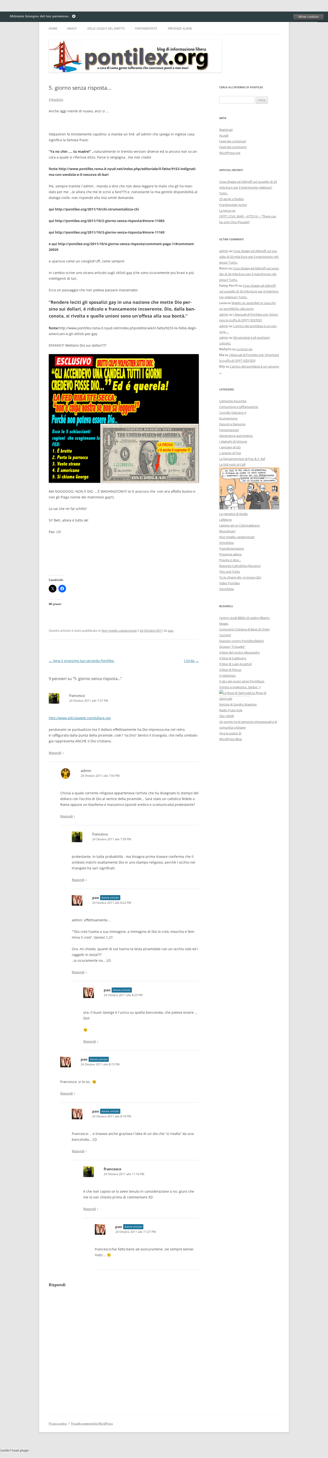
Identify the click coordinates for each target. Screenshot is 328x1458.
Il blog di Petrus (230, 670)
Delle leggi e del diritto (106, 28)
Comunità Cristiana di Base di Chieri (244, 629)
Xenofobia (226, 589)
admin (223, 251)
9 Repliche (56, 99)
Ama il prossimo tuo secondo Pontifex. (82, 660)
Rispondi (55, 753)
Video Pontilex (229, 583)
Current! (225, 635)
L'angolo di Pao (230, 453)
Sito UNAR (226, 716)
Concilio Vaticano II (232, 412)
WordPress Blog (230, 739)
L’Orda (191, 660)
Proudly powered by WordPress (92, 1423)
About (72, 28)
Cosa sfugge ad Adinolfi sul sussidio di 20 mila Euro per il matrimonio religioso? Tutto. (248, 187)
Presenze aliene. (180, 28)
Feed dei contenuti (232, 141)
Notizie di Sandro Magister (238, 704)
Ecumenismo (228, 418)
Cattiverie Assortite (232, 401)
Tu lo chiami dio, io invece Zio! (240, 577)
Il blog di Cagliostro (232, 658)
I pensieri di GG (230, 447)
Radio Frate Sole (230, 710)
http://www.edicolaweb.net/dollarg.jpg (80, 718)
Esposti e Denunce (232, 424)
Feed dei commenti (233, 147)
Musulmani (227, 531)
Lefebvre (225, 519)
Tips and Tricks (229, 571)
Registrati (226, 129)
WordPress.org (229, 153)
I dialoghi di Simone (233, 441)
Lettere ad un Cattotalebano (239, 525)
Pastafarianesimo (231, 548)
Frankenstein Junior (233, 205)
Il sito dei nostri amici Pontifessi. (242, 681)
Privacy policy (58, 1423)
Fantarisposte (146, 28)
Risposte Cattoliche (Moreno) (240, 566)
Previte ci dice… (230, 560)
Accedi (223, 135)
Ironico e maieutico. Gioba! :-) (240, 687)
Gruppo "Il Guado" (232, 646)
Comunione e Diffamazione (238, 407)
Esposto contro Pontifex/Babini (241, 641)
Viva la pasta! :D (230, 733)
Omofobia (226, 543)
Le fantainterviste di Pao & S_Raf (242, 459)
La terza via (227, 210)
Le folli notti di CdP (232, 464)
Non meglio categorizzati (119, 630)
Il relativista (227, 675)
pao (170, 630)
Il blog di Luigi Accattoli (235, 664)
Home (53, 28)
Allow (308, 17)
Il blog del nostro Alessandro (239, 652)
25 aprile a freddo (231, 199)
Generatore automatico (236, 435)
